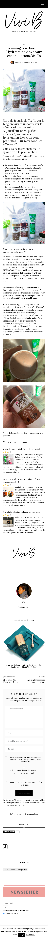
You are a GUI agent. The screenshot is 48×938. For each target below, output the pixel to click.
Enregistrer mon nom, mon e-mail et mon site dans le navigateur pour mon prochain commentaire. (25, 759)
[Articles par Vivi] (12, 62)
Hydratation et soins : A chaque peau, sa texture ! (22, 512)
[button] (6, 648)
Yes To (32, 121)
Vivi (19, 62)
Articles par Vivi (23, 607)
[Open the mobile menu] (42, 3)
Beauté (23, 44)
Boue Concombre (21, 165)
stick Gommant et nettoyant (19, 187)
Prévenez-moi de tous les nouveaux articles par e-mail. (24, 783)
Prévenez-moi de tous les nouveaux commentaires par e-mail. (24, 771)
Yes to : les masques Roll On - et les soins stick (21, 449)
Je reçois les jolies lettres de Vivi (15, 910)
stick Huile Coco (14, 176)
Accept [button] (21, 935)
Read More (30, 935)
